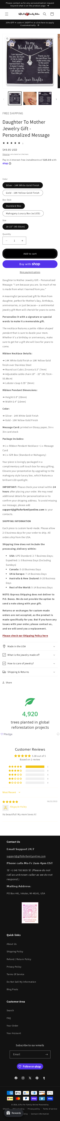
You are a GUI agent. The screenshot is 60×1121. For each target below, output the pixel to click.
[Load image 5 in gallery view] (29, 98)
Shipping (6, 154)
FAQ (9, 1018)
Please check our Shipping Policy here (25, 635)
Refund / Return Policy (19, 959)
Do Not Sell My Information (21, 981)
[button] (6, 14)
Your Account (14, 1033)
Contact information (40, 1114)
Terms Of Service (15, 974)
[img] (10, 801)
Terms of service (50, 1109)
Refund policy (18, 1109)
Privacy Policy (14, 966)
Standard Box (13, 205)
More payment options (30, 272)
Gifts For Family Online (28, 1104)
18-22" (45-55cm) (15, 226)
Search (10, 1010)
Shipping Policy (15, 951)
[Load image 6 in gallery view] (45, 98)
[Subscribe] (46, 1054)
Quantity (6, 234)
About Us (12, 943)
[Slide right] (56, 99)
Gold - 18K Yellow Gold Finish (23, 192)
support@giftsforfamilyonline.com (26, 856)
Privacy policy (34, 1109)
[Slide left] (3, 99)
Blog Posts (12, 989)
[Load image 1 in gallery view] (15, 98)
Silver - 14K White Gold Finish (22, 185)
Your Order (12, 1025)
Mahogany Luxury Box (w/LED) (23, 213)
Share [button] (9, 682)
